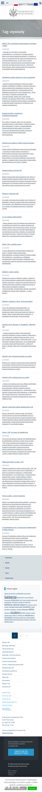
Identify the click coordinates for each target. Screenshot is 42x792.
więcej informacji (7, 733)
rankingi (19, 609)
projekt (33, 607)
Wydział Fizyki (8, 620)
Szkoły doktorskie (8, 649)
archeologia (20, 593)
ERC (21, 600)
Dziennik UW (6, 687)
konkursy (8, 604)
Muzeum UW (6, 699)
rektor (31, 609)
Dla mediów (6, 680)
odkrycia (30, 605)
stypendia (28, 613)
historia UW (34, 600)
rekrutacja (24, 609)
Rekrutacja (6, 693)
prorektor (7, 609)
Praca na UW (6, 696)
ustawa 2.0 (15, 615)
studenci (15, 612)
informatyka (15, 602)
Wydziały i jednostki (8, 646)
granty (28, 600)
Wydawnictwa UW (8, 668)
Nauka (7, 563)
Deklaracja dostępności (6, 709)
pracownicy (27, 607)
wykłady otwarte (8, 622)
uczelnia (33, 613)
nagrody (16, 604)
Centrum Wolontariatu (9, 661)
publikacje (13, 609)
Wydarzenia (9, 578)
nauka (22, 604)
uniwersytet (7, 615)
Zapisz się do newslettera (21, 752)
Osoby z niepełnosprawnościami (12, 665)
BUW (22, 597)
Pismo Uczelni (7, 705)
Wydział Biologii (31, 617)
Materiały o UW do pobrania (11, 655)
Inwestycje (8, 557)
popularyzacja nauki (15, 607)
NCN (26, 605)
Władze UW (6, 642)
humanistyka (7, 602)
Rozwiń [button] (2, 2)
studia (23, 613)
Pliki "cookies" (12, 770)
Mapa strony (12, 772)
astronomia (27, 593)
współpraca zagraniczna (19, 617)
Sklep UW (5, 677)
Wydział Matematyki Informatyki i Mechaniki (24, 619)
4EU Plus (13, 593)
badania (10, 596)
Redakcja (11, 774)
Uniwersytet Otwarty (9, 658)
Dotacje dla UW (7, 674)
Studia (7, 568)
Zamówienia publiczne (9, 671)
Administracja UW (8, 652)
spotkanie (7, 613)
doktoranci (15, 600)
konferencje (27, 602)
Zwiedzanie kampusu (9, 702)
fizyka (24, 600)
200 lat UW (7, 593)
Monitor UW (6, 684)
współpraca (21, 615)
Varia (7, 573)
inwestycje (21, 602)
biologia (19, 597)
